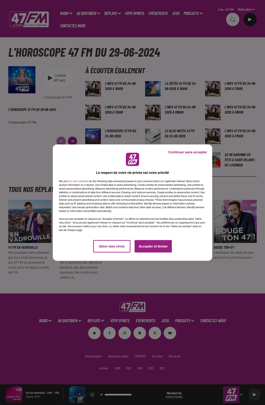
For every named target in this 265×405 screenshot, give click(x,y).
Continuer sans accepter (187, 152)
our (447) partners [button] (78, 181)
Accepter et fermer (153, 246)
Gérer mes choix (112, 246)
